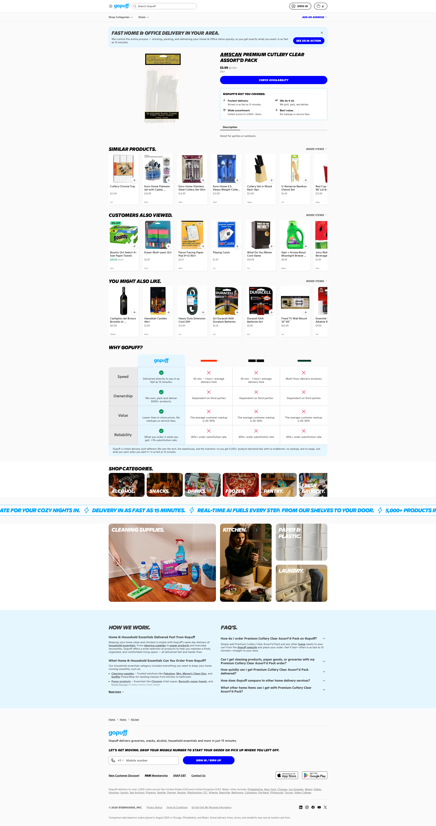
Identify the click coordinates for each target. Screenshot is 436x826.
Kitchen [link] (135, 719)
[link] (121, 6)
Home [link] (112, 719)
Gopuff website (247, 647)
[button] (320, 6)
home (301, 644)
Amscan (231, 54)
